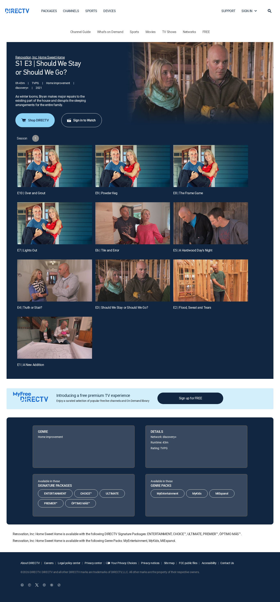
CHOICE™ (86, 493)
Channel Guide (80, 32)
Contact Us (227, 563)
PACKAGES (49, 11)
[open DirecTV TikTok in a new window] (59, 585)
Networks (189, 32)
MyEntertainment (167, 493)
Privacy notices (150, 563)
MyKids (196, 493)
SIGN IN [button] (246, 11)
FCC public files (187, 563)
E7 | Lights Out (27, 250)
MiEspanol (221, 493)
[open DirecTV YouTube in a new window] (51, 585)
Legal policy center (68, 563)
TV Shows (169, 32)
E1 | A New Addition (30, 364)
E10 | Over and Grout (31, 193)
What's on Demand (110, 32)
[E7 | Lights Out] (54, 223)
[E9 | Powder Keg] (132, 166)
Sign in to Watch (84, 120)
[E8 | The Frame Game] (210, 166)
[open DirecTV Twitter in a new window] (37, 585)
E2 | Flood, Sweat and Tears (192, 307)
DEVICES (109, 11)
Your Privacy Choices (124, 563)
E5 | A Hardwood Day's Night (192, 250)
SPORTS (91, 11)
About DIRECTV (30, 563)
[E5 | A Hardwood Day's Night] (210, 223)
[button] (269, 10)
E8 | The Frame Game (188, 193)
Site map (168, 563)
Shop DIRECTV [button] (38, 120)
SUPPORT (228, 11)
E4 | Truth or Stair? (29, 307)
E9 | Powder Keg (106, 193)
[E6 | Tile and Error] (132, 223)
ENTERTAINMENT (55, 493)
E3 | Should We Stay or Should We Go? (121, 307)
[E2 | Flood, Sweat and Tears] (210, 280)
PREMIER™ (50, 503)
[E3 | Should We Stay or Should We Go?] (132, 280)
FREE (206, 32)
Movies (151, 32)
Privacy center (93, 563)
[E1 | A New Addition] (54, 338)
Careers (48, 563)
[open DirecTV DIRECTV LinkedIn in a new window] (22, 585)
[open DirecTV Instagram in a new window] (44, 585)
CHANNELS (71, 11)
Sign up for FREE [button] (190, 398)
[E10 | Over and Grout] (54, 166)
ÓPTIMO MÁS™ (80, 503)
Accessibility (208, 563)
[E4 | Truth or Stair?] (54, 280)
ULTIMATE (112, 493)
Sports (134, 32)
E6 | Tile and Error (107, 250)
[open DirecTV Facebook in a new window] (29, 585)
